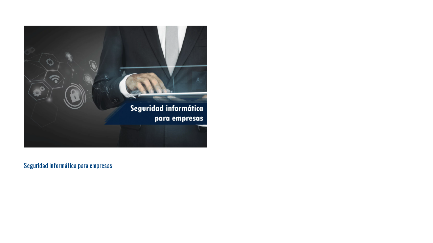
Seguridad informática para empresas (68, 165)
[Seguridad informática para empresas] (115, 86)
